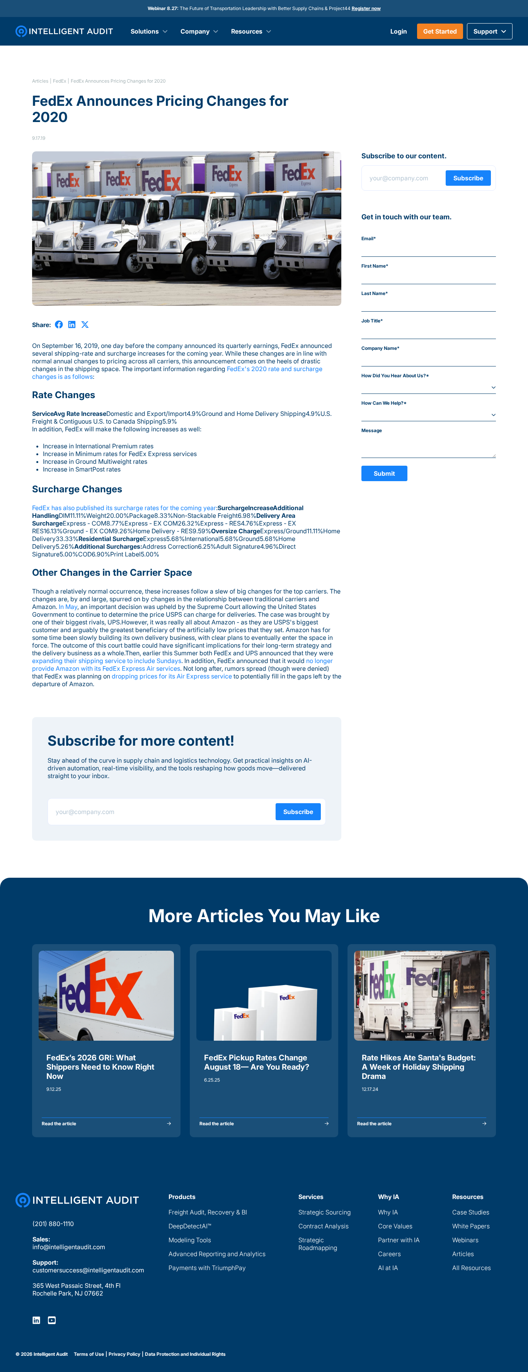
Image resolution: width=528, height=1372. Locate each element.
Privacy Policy (124, 1354)
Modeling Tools (190, 1240)
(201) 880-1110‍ (53, 1224)
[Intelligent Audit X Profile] (52, 1320)
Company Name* (380, 348)
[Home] (64, 31)
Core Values (395, 1226)
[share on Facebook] (59, 324)
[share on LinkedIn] (72, 324)
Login (398, 31)
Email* (368, 238)
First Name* (374, 266)
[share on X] (85, 324)
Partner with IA (399, 1240)
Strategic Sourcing (324, 1212)
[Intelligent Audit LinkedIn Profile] (36, 1320)
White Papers (471, 1226)
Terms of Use (89, 1354)
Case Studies (470, 1212)
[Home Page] (77, 1200)
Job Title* (372, 321)
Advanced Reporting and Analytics (217, 1254)
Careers (389, 1254)
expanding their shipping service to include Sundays (106, 661)
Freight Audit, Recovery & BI (208, 1212)
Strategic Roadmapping (317, 1244)
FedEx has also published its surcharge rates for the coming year (124, 508)
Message (371, 430)
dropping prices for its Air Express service (172, 676)
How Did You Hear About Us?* (395, 375)
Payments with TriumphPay (207, 1268)
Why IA (388, 1212)
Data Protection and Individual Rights (185, 1354)
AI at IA (388, 1268)
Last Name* (374, 293)
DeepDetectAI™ (190, 1226)
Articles (40, 81)
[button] (490, 31)
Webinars (465, 1240)
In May (68, 607)
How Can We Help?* (384, 403)
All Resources (471, 1268)
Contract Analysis (323, 1226)
